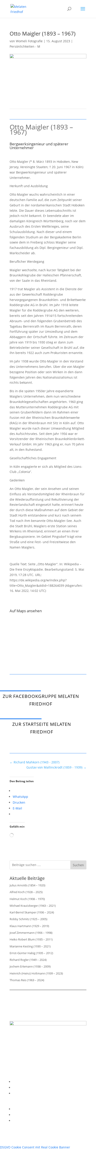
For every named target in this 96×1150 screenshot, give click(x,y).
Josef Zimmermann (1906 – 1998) (31, 933)
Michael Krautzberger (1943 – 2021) (33, 906)
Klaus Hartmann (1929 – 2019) (29, 926)
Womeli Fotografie (29, 41)
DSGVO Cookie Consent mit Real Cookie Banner (35, 1147)
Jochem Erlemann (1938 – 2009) (30, 966)
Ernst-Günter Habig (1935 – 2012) (31, 953)
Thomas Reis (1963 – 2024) (27, 980)
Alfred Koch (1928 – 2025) (26, 892)
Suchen (78, 865)
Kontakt (18, 1093)
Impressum (21, 1082)
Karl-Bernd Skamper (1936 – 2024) (32, 912)
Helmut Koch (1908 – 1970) (27, 899)
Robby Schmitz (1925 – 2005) (28, 919)
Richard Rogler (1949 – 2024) (28, 960)
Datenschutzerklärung (29, 1087)
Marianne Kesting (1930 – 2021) (30, 946)
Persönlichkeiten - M (25, 46)
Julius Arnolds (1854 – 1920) (27, 885)
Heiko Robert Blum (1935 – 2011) (31, 939)
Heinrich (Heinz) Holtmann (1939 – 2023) (36, 973)
